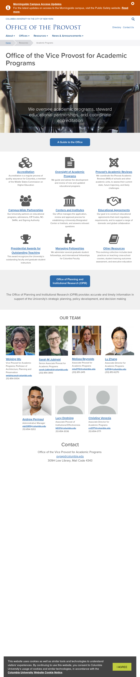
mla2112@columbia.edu (83, 369)
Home (8, 42)
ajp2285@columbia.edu (34, 426)
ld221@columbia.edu (66, 428)
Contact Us (128, 27)
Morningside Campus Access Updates (37, 4)
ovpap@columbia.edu (70, 456)
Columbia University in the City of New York (29, 18)
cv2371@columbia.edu (99, 428)
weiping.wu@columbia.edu (19, 375)
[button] (132, 3)
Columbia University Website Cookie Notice (35, 672)
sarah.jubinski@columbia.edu (53, 369)
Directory (116, 27)
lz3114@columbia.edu (115, 369)
